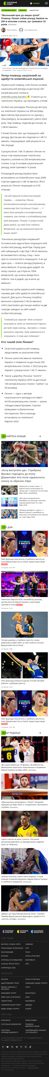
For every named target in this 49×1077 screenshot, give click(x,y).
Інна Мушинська (30, 30)
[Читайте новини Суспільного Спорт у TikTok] (30, 1047)
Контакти (5, 1020)
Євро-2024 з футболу (11, 997)
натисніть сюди (33, 1068)
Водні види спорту (10, 1009)
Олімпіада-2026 (8, 968)
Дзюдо (28, 1005)
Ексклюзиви (7, 952)
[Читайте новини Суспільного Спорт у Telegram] (16, 1047)
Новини (29, 944)
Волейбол (30, 960)
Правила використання (32, 1025)
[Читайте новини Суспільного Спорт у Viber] (21, 1047)
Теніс (27, 952)
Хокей (28, 1009)
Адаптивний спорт (10, 983)
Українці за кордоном (11, 960)
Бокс (27, 997)
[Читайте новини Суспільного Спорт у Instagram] (26, 1047)
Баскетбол (30, 993)
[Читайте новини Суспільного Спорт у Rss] (12, 1047)
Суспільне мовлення (11, 1024)
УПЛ (27, 948)
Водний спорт (34, 10)
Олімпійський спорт (11, 1005)
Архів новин (31, 1020)
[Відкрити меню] (47, 3)
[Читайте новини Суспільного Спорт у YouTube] (7, 1047)
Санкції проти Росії (10, 964)
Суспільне (32, 1065)
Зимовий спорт (8, 993)
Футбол (4, 956)
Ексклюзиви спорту (9, 10)
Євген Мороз (12, 30)
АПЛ (27, 964)
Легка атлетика (32, 956)
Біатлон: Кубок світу (11, 944)
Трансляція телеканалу (12, 948)
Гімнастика (6, 1001)
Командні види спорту (36, 983)
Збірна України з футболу (9, 988)
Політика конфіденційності (9, 1031)
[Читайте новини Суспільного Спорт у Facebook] (3, 1047)
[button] (15, 97)
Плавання (22, 10)
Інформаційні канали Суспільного (35, 1031)
